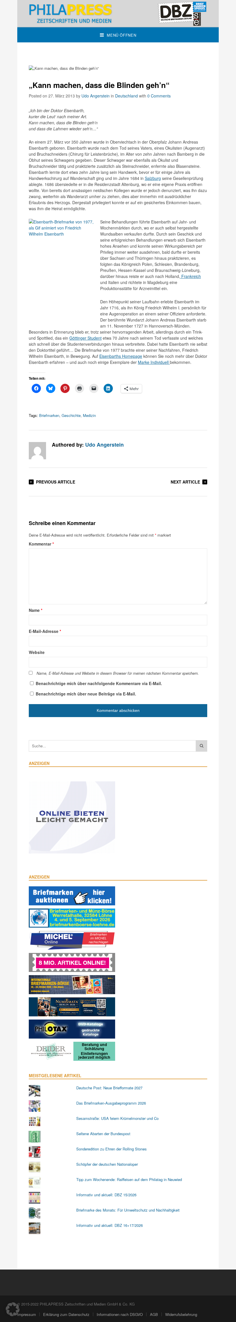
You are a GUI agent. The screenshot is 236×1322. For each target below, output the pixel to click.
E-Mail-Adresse (45, 631)
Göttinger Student (85, 338)
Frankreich (190, 276)
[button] (12, 1309)
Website (37, 652)
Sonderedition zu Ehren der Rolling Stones (111, 1149)
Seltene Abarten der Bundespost (103, 1133)
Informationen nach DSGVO (120, 1314)
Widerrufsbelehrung (181, 1314)
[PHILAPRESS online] (118, 13)
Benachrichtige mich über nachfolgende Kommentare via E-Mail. (99, 683)
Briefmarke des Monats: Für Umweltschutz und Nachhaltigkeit (128, 1210)
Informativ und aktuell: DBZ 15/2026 (106, 1194)
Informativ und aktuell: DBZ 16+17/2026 (109, 1225)
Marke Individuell (154, 362)
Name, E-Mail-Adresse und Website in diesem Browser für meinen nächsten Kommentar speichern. (118, 673)
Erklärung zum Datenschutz (66, 1314)
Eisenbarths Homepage (120, 356)
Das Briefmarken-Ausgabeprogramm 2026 (111, 1103)
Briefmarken (49, 415)
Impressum (26, 1314)
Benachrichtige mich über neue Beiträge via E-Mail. (86, 694)
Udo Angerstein (95, 96)
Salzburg (153, 178)
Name (35, 610)
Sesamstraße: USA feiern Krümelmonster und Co (117, 1118)
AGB (154, 1314)
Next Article (185, 482)
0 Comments (159, 96)
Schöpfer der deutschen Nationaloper (107, 1164)
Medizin (89, 415)
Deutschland (126, 96)
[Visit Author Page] (37, 450)
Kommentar (41, 544)
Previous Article (55, 482)
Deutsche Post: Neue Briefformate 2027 (109, 1087)
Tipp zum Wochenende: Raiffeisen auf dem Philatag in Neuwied (129, 1179)
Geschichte (71, 415)
